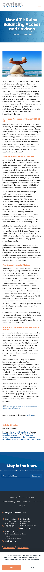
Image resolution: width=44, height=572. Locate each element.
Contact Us (36, 501)
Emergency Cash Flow (11, 434)
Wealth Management (11, 501)
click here (30, 415)
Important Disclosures (9, 547)
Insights (22, 506)
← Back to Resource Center (22, 35)
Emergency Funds (28, 434)
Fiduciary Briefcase (23, 547)
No (32, 567)
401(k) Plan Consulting (25, 497)
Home (12, 497)
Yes (11, 567)
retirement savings (10, 439)
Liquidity (31, 437)
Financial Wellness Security (13, 436)
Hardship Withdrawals (18, 437)
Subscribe (36, 476)
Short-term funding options (30, 439)
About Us (26, 501)
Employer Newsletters (19, 432)
